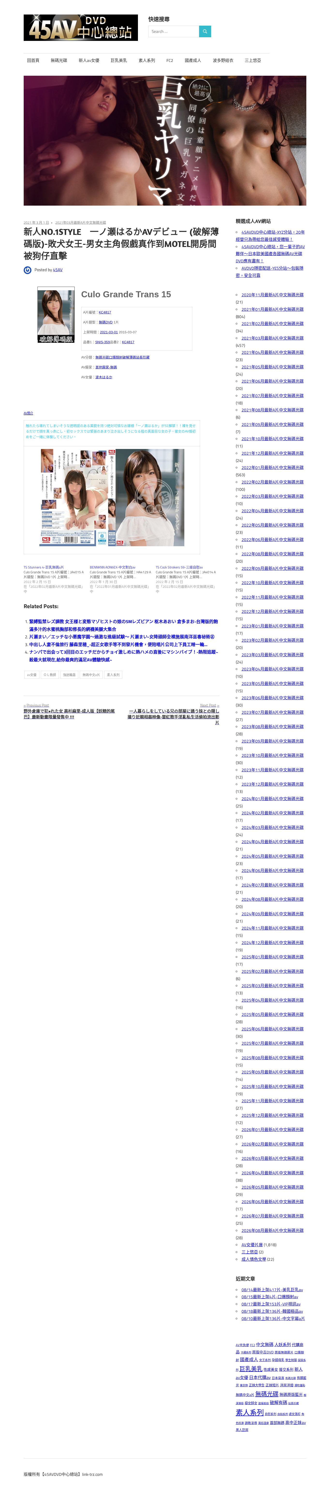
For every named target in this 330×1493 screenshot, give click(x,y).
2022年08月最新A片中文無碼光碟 (273, 554)
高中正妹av (295, 1422)
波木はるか (103, 377)
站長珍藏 (143, 357)
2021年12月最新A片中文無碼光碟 (273, 453)
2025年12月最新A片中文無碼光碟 (273, 1115)
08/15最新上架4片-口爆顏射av (270, 1297)
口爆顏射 (115, 357)
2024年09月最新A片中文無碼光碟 (273, 914)
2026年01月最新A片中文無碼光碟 (273, 1130)
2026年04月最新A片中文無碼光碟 (273, 1173)
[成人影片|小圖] (56, 313)
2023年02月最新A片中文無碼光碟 (273, 640)
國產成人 (193, 60)
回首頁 (33, 60)
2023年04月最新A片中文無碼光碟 (273, 669)
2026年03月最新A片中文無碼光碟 (273, 1158)
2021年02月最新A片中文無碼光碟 (273, 324)
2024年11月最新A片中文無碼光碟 (273, 928)
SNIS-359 (102, 342)
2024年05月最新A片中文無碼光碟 (273, 856)
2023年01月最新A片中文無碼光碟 (273, 626)
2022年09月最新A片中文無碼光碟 (273, 568)
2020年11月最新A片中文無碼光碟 (273, 295)
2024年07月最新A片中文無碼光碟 (273, 885)
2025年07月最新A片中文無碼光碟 (273, 1043)
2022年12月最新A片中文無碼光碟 (273, 611)
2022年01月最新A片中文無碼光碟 (273, 467)
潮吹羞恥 (299, 1385)
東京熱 (244, 1385)
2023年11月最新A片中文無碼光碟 (273, 770)
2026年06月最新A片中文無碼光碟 (273, 1202)
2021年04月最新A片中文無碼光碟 (273, 352)
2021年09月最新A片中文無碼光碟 (273, 424)
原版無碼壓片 (284, 1352)
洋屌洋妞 (287, 1385)
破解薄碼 (129, 357)
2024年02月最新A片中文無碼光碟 (273, 813)
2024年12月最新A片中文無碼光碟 (273, 943)
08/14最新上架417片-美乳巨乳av (272, 1290)
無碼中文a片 (91, 674)
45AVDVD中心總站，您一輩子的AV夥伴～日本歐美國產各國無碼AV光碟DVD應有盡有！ (270, 254)
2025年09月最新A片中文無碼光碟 (273, 1072)
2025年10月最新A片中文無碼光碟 (273, 1086)
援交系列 (286, 1369)
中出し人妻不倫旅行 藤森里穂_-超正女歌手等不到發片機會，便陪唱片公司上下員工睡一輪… (118, 644)
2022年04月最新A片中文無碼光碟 (273, 511)
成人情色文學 (254, 1259)
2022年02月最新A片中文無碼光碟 (273, 482)
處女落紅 (295, 1414)
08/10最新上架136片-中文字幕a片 (273, 1318)
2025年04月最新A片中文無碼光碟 (273, 1000)
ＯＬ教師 (49, 674)
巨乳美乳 (119, 60)
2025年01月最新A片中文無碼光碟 (273, 957)
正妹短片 (272, 1385)
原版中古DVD (263, 1352)
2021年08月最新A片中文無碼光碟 (273, 410)
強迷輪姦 (69, 674)
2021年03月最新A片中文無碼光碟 (80, 222)
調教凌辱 (251, 1423)
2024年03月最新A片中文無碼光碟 (273, 827)
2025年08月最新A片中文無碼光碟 (273, 1058)
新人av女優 (89, 60)
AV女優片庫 (252, 1245)
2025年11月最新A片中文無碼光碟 (273, 1101)
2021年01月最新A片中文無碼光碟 (273, 309)
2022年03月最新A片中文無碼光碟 (273, 496)
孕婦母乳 (278, 1360)
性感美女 (271, 1369)
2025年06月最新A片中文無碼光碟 (273, 1029)
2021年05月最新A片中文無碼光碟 (273, 367)
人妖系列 (282, 1344)
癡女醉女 (251, 1403)
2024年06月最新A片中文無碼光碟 (273, 870)
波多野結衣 (223, 60)
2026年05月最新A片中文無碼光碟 (273, 1187)
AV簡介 (28, 413)
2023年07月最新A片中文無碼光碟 (273, 712)
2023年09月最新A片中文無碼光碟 (273, 741)
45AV (58, 270)
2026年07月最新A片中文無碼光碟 (273, 1216)
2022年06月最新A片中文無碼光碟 (273, 540)
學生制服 (291, 1360)
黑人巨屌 (242, 1429)
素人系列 (147, 60)
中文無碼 (264, 1344)
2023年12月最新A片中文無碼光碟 (273, 784)
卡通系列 (246, 1352)
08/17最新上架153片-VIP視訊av (271, 1304)
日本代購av (260, 1377)
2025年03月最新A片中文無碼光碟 (273, 986)
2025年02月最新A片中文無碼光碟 (273, 971)
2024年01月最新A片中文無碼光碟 (273, 799)
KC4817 (105, 312)
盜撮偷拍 (263, 1403)
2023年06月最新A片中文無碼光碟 (273, 698)
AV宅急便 (242, 1345)
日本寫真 (278, 1378)
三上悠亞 (253, 60)
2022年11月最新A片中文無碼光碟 (273, 597)
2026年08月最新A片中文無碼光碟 (273, 1230)
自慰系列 (270, 1414)
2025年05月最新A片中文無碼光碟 (273, 1014)
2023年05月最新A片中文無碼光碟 (273, 683)
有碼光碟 (290, 1378)
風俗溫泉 (263, 1423)
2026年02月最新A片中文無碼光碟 (273, 1144)
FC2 (169, 60)
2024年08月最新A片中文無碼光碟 (273, 899)
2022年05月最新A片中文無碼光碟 (273, 525)
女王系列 (265, 1360)
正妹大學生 (257, 1385)
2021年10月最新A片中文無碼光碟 (273, 439)
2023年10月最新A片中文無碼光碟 (273, 755)
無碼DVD (106, 322)
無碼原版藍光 (291, 1394)
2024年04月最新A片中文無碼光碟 (273, 842)
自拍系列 (282, 1414)
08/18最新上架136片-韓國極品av (272, 1311)
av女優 (31, 674)
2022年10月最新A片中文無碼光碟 (273, 583)
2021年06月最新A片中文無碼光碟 (273, 381)
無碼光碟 (59, 60)
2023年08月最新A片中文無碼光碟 (273, 727)
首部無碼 (277, 1423)
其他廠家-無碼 (106, 367)
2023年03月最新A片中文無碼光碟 (273, 655)
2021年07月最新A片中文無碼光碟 (273, 396)
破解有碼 (278, 1402)
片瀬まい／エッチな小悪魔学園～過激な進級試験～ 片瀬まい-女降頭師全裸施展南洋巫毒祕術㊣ (122, 637)
